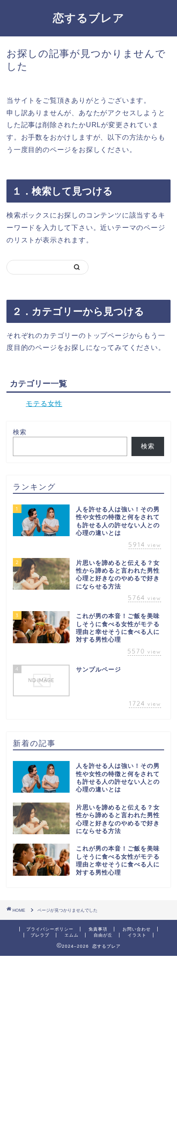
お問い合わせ (136, 929)
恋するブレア (89, 17)
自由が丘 (103, 935)
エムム (71, 935)
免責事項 (97, 929)
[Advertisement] (88, 1044)
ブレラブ (40, 935)
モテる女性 (44, 403)
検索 (20, 432)
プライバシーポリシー (49, 929)
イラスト (137, 935)
